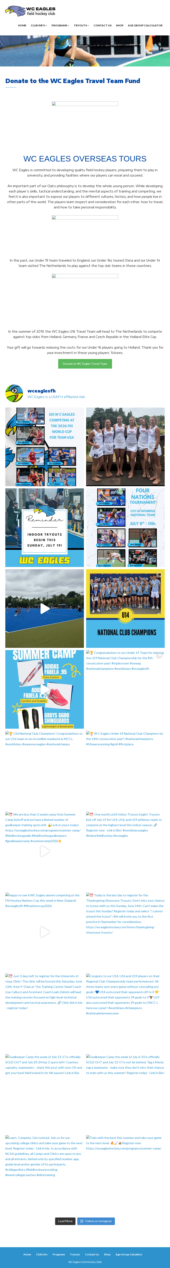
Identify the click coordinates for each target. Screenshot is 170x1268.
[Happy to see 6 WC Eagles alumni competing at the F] (44, 932)
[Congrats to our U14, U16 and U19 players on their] (125, 1012)
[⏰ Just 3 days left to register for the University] (44, 1012)
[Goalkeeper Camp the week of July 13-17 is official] (44, 1093)
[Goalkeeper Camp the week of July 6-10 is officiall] (125, 1093)
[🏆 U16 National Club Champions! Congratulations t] (44, 770)
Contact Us (103, 25)
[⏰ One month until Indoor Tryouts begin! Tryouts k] (125, 851)
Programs (60, 25)
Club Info (38, 25)
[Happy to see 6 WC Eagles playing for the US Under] (125, 527)
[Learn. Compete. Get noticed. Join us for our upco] (44, 1174)
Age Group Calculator (145, 25)
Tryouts (80, 25)
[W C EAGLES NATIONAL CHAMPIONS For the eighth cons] (125, 608)
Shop (120, 25)
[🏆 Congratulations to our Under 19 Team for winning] (125, 689)
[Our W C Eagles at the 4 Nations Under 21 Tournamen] (125, 447)
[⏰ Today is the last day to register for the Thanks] (125, 932)
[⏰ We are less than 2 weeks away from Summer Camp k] (44, 851)
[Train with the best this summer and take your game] (125, 1174)
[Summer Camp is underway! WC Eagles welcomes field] (44, 608)
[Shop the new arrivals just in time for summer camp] (44, 689)
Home (22, 25)
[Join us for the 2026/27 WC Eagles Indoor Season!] (44, 527)
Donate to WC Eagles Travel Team (85, 363)
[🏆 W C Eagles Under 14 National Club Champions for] (125, 770)
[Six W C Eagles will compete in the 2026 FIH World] (44, 447)
